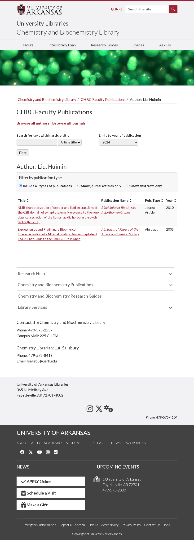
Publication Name (114, 200)
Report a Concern (72, 525)
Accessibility (110, 525)
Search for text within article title (43, 135)
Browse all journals (69, 123)
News (115, 443)
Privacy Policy (131, 525)
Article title (69, 142)
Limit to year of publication (120, 135)
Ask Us (165, 45)
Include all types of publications (47, 186)
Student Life (77, 443)
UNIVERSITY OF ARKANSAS (53, 432)
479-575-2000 (114, 490)
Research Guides (104, 45)
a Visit (41, 493)
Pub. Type (152, 200)
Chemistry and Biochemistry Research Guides (60, 296)
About (22, 443)
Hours (28, 45)
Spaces (138, 45)
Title (22, 200)
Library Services (32, 307)
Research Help (31, 273)
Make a (37, 504)
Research (100, 443)
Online (39, 481)
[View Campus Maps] (96, 480)
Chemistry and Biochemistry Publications (55, 284)
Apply (36, 443)
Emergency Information (39, 525)
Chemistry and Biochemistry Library (68, 32)
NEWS (23, 466)
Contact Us (152, 525)
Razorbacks (134, 443)
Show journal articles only (100, 186)
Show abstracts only (146, 186)
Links (118, 9)
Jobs (166, 525)
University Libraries (42, 23)
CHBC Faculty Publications (103, 99)
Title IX (93, 525)
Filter (22, 153)
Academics (53, 443)
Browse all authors (33, 123)
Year (169, 200)
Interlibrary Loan (62, 45)
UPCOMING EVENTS (118, 466)
